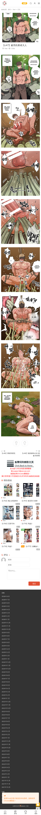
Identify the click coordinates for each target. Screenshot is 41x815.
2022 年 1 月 (5, 777)
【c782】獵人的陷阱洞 (9, 501)
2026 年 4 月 (6, 609)
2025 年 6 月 (6, 642)
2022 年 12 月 (6, 741)
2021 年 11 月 (6, 784)
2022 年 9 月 (6, 751)
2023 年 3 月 (6, 731)
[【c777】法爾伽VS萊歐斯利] (28, 535)
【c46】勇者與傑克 (8, 453)
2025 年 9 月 (6, 632)
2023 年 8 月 (6, 715)
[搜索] (31, 3)
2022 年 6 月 (6, 761)
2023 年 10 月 (6, 708)
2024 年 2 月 (6, 695)
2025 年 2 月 (6, 655)
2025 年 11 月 (6, 626)
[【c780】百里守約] (8, 513)
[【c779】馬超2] (28, 513)
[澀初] (4, 3)
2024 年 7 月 (6, 678)
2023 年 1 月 (6, 738)
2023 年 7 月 (6, 718)
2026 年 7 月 (6, 600)
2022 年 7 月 (6, 757)
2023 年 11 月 (6, 705)
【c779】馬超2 (26, 524)
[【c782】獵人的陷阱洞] (8, 490)
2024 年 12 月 (6, 662)
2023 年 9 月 (6, 711)
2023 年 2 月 (6, 734)
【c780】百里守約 (8, 524)
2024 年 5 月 (6, 685)
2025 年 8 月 (6, 636)
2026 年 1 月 (5, 619)
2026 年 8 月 (6, 596)
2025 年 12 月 (6, 623)
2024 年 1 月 (6, 698)
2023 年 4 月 (6, 728)
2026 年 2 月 (6, 616)
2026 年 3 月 (6, 613)
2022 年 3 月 (6, 771)
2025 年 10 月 (6, 629)
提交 (34, 584)
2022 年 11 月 (6, 744)
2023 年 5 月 (6, 725)
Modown (22, 806)
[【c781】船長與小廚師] (28, 490)
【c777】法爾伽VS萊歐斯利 (30, 546)
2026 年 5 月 (6, 606)
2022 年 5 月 (6, 764)
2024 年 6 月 (6, 682)
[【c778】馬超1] (8, 535)
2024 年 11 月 (6, 665)
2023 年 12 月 (6, 701)
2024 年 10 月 (6, 669)
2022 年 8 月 (6, 754)
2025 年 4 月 (6, 649)
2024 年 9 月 (6, 672)
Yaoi (6, 48)
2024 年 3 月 (6, 692)
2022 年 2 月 (6, 774)
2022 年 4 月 (6, 767)
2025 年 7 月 (6, 639)
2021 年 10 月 (6, 787)
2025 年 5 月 (6, 646)
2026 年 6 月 (6, 603)
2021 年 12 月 (6, 780)
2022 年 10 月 (6, 748)
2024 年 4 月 (6, 688)
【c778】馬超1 (6, 546)
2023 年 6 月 (6, 721)
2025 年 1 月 (5, 659)
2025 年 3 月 (6, 652)
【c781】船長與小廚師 (29, 501)
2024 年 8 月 (6, 675)
